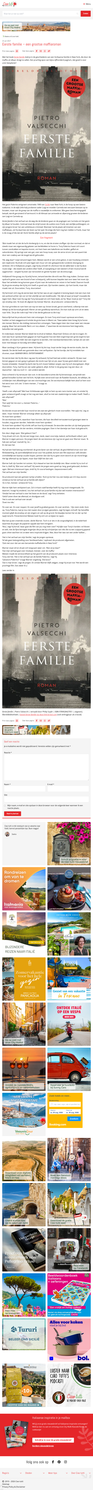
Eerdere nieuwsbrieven (43, 1446)
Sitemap (5, 1484)
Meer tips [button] (52, 1473)
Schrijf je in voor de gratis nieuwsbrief (53, 1440)
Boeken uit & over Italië (11, 36)
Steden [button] (28, 1473)
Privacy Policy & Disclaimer (13, 1487)
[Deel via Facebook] (36, 51)
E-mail (50, 784)
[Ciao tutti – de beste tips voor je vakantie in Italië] (9, 4)
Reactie (8, 752)
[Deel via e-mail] (41, 51)
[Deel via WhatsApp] (45, 51)
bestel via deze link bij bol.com (38, 714)
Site (5, 795)
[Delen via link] (49, 51)
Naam (7, 784)
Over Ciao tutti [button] (78, 1473)
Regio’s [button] (5, 1473)
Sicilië (47, 204)
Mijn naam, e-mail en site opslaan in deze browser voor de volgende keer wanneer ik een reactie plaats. (45, 806)
